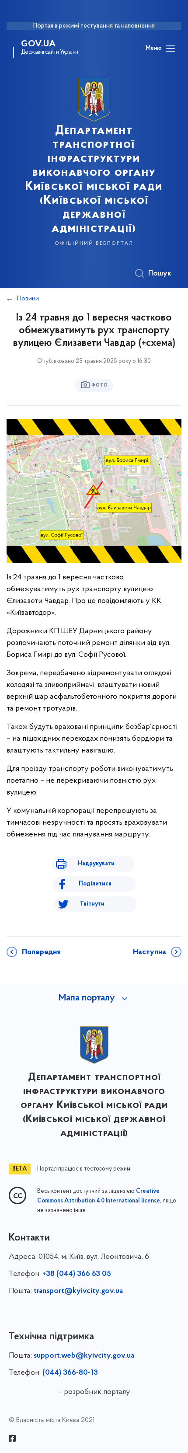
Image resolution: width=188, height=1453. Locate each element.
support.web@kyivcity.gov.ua (84, 1356)
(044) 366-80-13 (70, 1373)
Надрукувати (96, 864)
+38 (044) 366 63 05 (76, 1274)
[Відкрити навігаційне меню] (170, 48)
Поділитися (95, 884)
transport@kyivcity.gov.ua (78, 1291)
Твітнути (92, 904)
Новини (28, 298)
